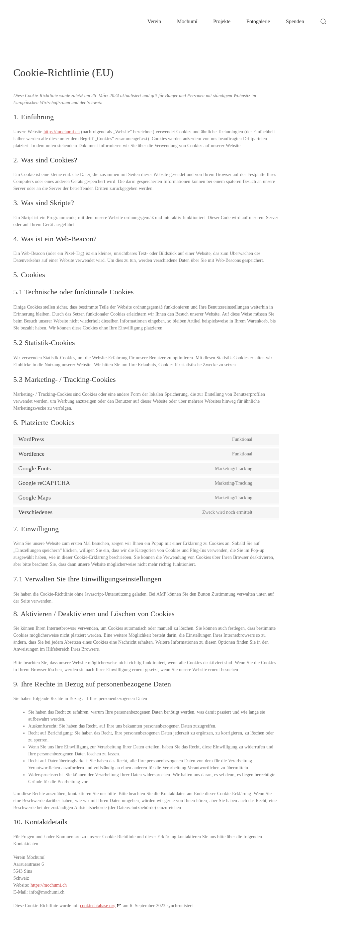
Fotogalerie (258, 21)
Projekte (221, 21)
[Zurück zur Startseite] (46, 21)
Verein (154, 21)
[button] (323, 21)
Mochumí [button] (187, 21)
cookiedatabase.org (98, 905)
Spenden (295, 21)
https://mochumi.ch (61, 131)
